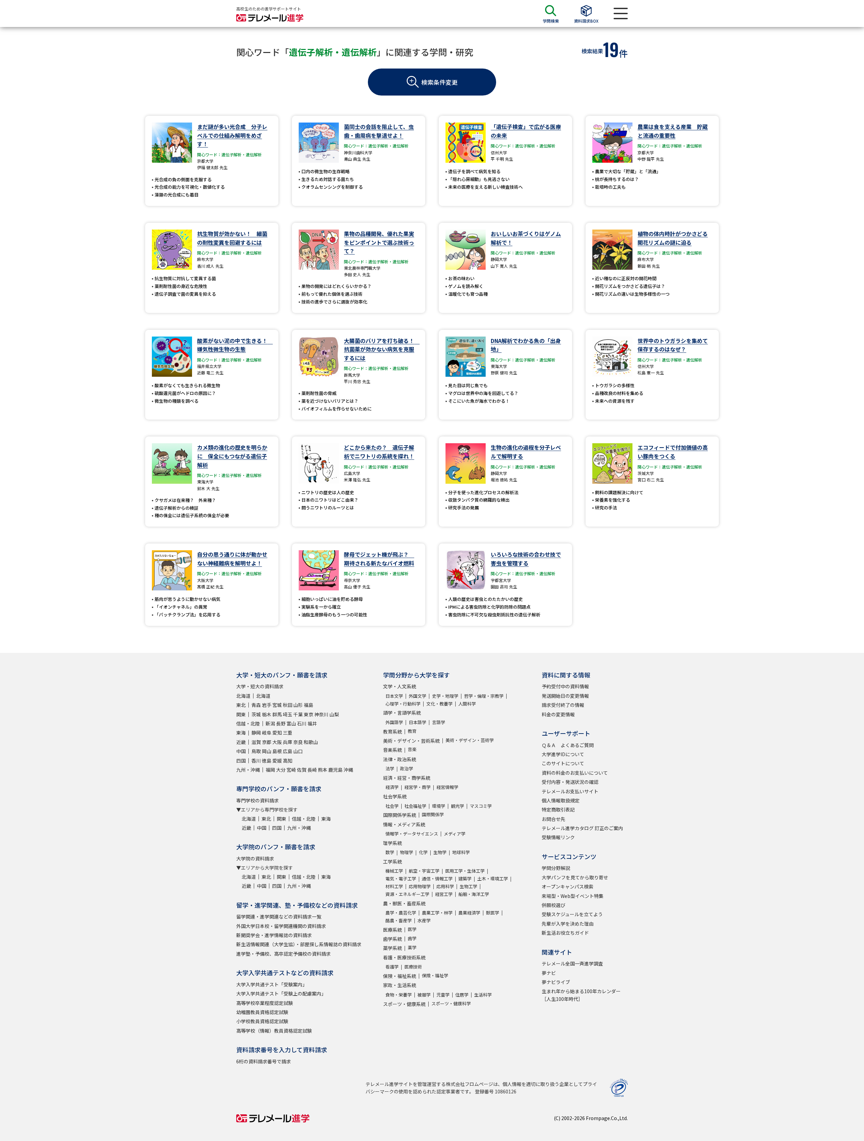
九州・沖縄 (248, 769)
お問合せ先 (553, 819)
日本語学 (417, 722)
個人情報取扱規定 (560, 800)
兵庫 (287, 742)
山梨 (334, 714)
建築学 (464, 878)
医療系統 (392, 929)
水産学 (424, 920)
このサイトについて (563, 763)
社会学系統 (395, 796)
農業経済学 (469, 912)
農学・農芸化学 (400, 912)
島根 (277, 751)
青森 (256, 704)
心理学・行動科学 (403, 703)
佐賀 (301, 769)
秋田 (287, 704)
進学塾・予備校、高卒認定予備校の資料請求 (283, 953)
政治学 (406, 768)
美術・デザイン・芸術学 (470, 740)
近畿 (241, 742)
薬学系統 (392, 948)
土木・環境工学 (492, 878)
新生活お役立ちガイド (565, 932)
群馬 (277, 714)
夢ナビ (549, 973)
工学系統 (392, 861)
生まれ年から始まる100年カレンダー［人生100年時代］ (581, 995)
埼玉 (287, 714)
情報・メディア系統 (404, 824)
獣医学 (492, 912)
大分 (281, 769)
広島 (287, 751)
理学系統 (392, 843)
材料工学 (394, 886)
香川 (256, 760)
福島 (308, 704)
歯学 (412, 938)
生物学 (440, 852)
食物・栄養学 (398, 994)
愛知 (277, 732)
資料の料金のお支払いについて (575, 772)
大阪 (277, 742)
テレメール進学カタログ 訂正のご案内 (582, 828)
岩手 (266, 704)
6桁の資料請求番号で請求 (263, 1061)
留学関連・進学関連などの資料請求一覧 (278, 916)
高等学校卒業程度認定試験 (264, 1003)
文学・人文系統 (399, 686)
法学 (389, 768)
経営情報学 (447, 787)
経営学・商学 (417, 787)
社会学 (392, 806)
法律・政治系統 (399, 759)
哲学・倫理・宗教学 (484, 696)
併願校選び (553, 905)
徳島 (266, 760)
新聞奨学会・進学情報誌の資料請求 (274, 935)
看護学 (392, 966)
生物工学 (468, 886)
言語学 (438, 722)
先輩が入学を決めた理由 (568, 923)
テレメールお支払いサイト (570, 791)
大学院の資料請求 (255, 858)
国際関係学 (433, 814)
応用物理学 (420, 886)
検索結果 (592, 51)
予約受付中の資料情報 (565, 686)
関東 (241, 714)
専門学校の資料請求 (257, 800)
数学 (389, 852)
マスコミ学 (481, 806)
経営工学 (444, 894)
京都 (266, 742)
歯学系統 (392, 938)
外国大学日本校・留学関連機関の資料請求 (281, 926)
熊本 (322, 769)
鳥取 (256, 751)
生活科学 (483, 994)
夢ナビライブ (556, 982)
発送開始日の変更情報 (565, 695)
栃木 (266, 714)
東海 (241, 732)
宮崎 (291, 769)
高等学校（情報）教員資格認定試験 (274, 1030)
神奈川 (321, 714)
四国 (241, 760)
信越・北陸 (248, 723)
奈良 (298, 742)
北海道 (243, 695)
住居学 (461, 994)
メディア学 (454, 833)
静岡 (256, 732)
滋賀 (256, 742)
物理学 (406, 852)
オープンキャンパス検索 (567, 886)
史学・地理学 (445, 696)
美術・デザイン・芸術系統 (411, 740)
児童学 (443, 994)
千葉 (298, 714)
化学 (423, 852)
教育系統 (392, 731)
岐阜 (266, 732)
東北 (241, 704)
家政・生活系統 (399, 985)
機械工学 (394, 871)
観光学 (457, 806)
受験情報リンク (558, 837)
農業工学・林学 (437, 912)
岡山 (266, 751)
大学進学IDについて (563, 754)
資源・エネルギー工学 (407, 894)
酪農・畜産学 (398, 920)
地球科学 (461, 852)
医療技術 (413, 966)
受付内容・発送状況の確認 (570, 781)
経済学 (392, 787)
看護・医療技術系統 (404, 957)
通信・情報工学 (437, 878)
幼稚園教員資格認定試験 (262, 1012)
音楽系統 (392, 749)
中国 (241, 751)
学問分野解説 (556, 868)
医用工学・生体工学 (465, 871)
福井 (312, 723)
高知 (287, 760)
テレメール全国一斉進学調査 (572, 963)
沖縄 (348, 769)
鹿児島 (335, 769)
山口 (298, 751)
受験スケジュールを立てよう (572, 914)
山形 (298, 704)
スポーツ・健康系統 (404, 1004)
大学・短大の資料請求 (260, 686)
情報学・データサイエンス (411, 833)
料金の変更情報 (558, 714)
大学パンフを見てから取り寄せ (575, 877)
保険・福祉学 (435, 975)
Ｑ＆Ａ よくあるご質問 (568, 745)
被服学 (424, 994)
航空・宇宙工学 (424, 871)
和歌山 (311, 742)
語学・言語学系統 (402, 712)
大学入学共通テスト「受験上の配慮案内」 (281, 993)
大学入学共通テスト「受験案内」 (271, 984)
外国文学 (417, 696)
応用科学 (445, 886)
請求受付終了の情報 (563, 704)
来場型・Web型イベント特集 (572, 896)
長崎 (312, 769)
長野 (281, 723)
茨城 (256, 714)
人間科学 (467, 703)
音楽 (412, 749)
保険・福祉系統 (399, 976)
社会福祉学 (415, 806)
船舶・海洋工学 (473, 894)
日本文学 (394, 696)
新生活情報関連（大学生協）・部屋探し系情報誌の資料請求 (298, 944)
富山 (291, 723)
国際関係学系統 (399, 815)
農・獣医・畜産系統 (404, 903)
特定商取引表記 (558, 809)
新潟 (270, 723)
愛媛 (277, 760)
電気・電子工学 (400, 878)
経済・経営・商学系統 (406, 777)
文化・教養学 (439, 703)
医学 (412, 929)
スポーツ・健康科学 (451, 1003)
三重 (287, 732)
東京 (308, 714)
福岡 (270, 769)
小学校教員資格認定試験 (262, 1021)
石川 (301, 723)
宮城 (277, 704)
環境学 (438, 806)
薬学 (412, 947)
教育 (412, 731)
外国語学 (394, 722)
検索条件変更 (439, 82)
